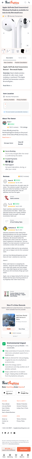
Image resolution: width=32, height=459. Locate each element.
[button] (16, 33)
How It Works (6, 408)
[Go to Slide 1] (3, 51)
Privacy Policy (21, 421)
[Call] (29, 2)
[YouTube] (14, 433)
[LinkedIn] (5, 433)
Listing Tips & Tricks (22, 408)
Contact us (5, 421)
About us (4, 419)
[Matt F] (4, 123)
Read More (6, 85)
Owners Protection (22, 406)
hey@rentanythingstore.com (21, 428)
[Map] (16, 106)
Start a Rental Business (8, 412)
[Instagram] (11, 433)
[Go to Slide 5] (22, 51)
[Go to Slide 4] (18, 51)
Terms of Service (21, 419)
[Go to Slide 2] (8, 51)
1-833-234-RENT (7, 428)
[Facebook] (3, 433)
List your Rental (6, 406)
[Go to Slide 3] (13, 51)
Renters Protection (22, 404)
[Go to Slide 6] (27, 51)
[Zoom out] (5, 106)
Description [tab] (9, 58)
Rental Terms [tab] (22, 58)
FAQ (3, 423)
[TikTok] (8, 433)
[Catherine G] (5, 229)
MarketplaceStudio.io (14, 443)
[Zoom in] (5, 104)
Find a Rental (5, 404)
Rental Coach (5, 410)
